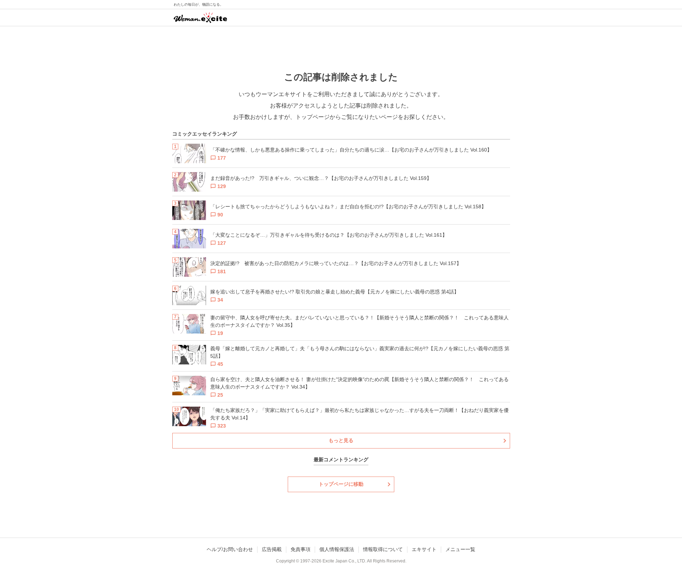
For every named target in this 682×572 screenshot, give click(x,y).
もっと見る (341, 440)
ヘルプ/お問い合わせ (230, 549)
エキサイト (424, 549)
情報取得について (383, 549)
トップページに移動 (341, 484)
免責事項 (300, 549)
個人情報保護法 (336, 549)
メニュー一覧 (460, 549)
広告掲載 (272, 549)
